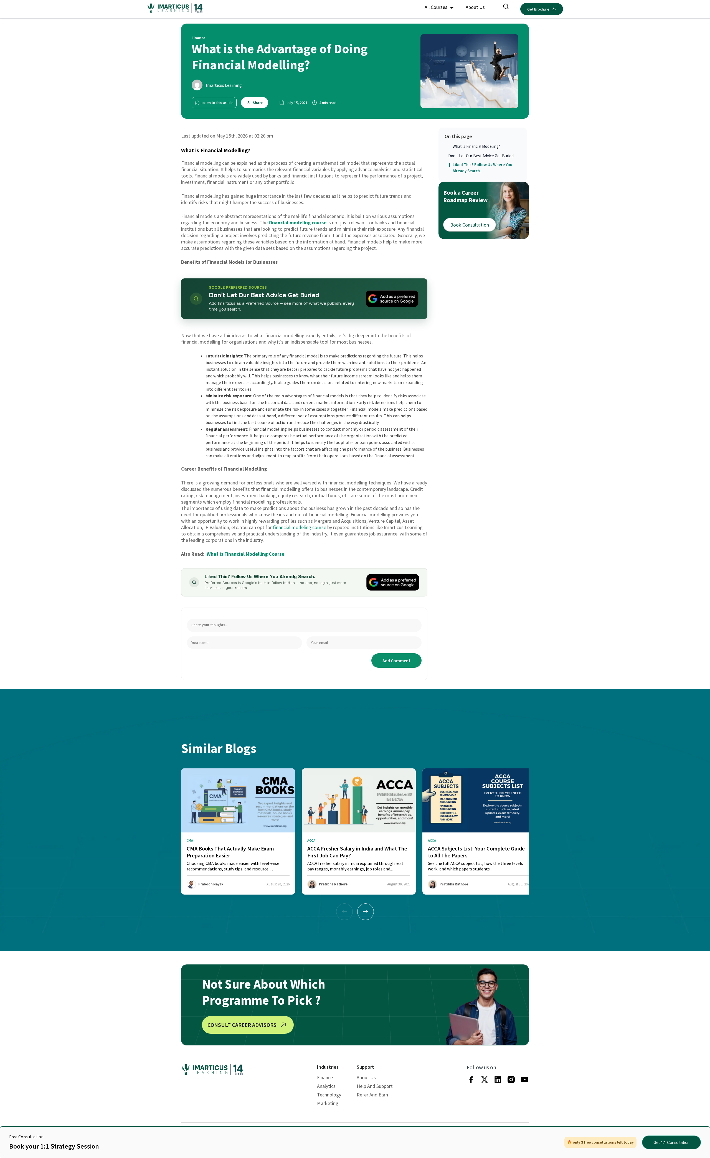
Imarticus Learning (224, 85)
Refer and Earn (372, 1094)
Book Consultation (469, 225)
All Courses (436, 7)
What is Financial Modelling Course (245, 554)
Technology (329, 1094)
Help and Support (375, 1086)
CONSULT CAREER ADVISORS (242, 1024)
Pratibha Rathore (333, 884)
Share (258, 102)
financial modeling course (297, 222)
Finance (325, 1077)
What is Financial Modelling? (476, 146)
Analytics (326, 1086)
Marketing (327, 1103)
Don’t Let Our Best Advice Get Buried (481, 155)
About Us (475, 7)
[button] (365, 911)
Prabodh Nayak (210, 884)
